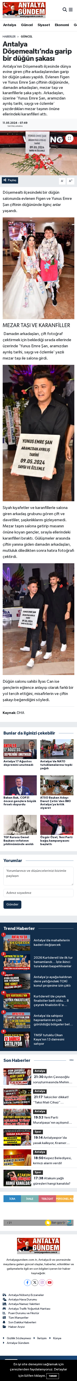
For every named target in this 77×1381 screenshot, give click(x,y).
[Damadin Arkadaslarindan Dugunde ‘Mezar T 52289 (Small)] (39, 619)
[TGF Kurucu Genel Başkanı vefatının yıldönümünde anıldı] (20, 825)
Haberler (9, 36)
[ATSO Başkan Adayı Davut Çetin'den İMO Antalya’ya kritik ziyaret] (57, 785)
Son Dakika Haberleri (22, 1322)
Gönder (12, 904)
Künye (57, 1338)
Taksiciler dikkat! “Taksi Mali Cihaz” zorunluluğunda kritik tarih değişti (53, 1100)
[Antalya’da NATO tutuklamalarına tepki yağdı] (57, 749)
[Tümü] (72, 1060)
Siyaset (44, 25)
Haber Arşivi (16, 1326)
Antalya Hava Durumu (22, 1299)
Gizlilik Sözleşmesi (19, 1338)
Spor (38, 1132)
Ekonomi (62, 25)
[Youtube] (49, 1282)
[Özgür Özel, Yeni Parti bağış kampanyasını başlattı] (57, 825)
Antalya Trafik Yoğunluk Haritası (29, 1308)
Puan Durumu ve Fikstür (23, 1313)
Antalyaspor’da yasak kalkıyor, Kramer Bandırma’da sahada (50, 1141)
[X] (34, 1282)
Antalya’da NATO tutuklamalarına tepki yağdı (56, 765)
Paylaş (12, 180)
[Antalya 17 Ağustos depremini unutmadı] (20, 749)
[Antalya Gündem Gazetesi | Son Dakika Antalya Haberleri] (24, 10)
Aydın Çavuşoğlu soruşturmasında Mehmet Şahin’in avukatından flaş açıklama (52, 1080)
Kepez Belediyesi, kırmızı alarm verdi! (52, 1160)
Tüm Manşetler (18, 1317)
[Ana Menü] (71, 10)
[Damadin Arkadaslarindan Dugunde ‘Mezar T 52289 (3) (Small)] (39, 268)
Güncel (27, 25)
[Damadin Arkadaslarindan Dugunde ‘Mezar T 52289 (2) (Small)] (39, 433)
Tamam (53, 1376)
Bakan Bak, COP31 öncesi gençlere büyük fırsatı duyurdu (19, 801)
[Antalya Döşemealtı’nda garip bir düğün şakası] (38, 153)
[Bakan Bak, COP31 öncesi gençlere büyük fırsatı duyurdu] (20, 785)
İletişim (42, 1338)
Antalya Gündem (18, 1342)
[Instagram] (42, 1282)
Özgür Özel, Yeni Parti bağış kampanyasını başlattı (56, 841)
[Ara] (65, 10)
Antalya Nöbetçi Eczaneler (26, 1295)
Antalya (9, 25)
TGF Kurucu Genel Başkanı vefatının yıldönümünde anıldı (18, 841)
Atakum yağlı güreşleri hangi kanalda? (51, 1180)
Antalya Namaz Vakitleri (24, 1304)
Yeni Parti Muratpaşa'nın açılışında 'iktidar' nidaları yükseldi (52, 1120)
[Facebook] (27, 1282)
